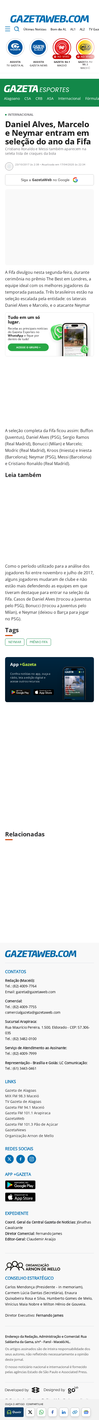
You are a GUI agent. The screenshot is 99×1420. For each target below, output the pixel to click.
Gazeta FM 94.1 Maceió (24, 1107)
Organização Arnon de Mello (29, 1135)
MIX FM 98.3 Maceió (22, 1095)
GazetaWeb (14, 1118)
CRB (39, 98)
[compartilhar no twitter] (30, 1412)
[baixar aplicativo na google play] (20, 692)
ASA (50, 98)
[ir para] (20, 1185)
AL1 (73, 29)
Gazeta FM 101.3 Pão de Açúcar (31, 1124)
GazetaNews (15, 1129)
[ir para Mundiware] (22, 1390)
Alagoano (12, 98)
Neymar (14, 642)
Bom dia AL (58, 29)
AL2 (82, 29)
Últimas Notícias (34, 29)
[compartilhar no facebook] (52, 1412)
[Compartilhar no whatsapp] (41, 1412)
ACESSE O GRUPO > (28, 347)
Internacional (69, 98)
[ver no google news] (86, 1412)
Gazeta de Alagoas (20, 1090)
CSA (27, 98)
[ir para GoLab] (61, 1389)
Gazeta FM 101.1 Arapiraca (28, 1112)
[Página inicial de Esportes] (34, 89)
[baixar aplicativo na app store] (44, 692)
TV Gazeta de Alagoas (23, 1101)
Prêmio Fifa (39, 642)
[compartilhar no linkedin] (63, 1412)
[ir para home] (49, 19)
